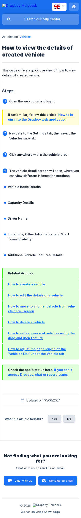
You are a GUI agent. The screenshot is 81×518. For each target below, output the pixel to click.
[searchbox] (40, 19)
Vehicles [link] (25, 37)
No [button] (69, 418)
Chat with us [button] (23, 480)
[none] (19, 6)
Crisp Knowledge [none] (48, 511)
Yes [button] (54, 418)
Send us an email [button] (61, 480)
